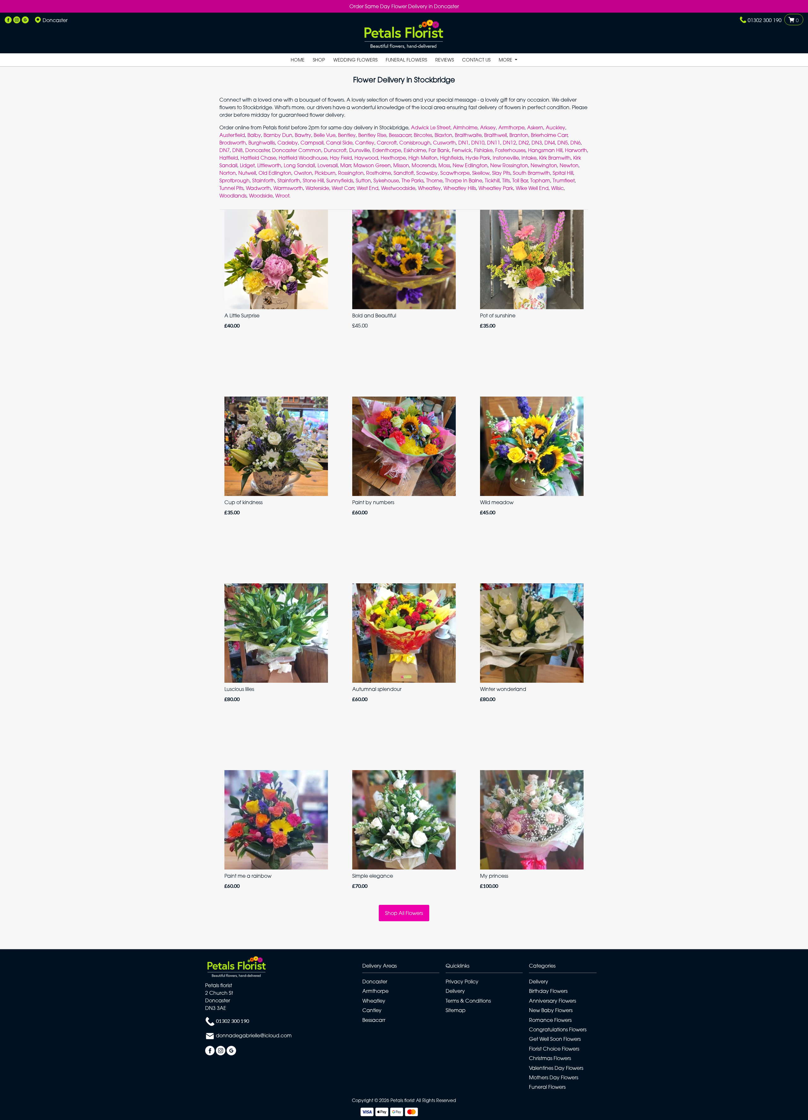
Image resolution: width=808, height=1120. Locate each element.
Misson (401, 165)
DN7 (224, 150)
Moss (444, 165)
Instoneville (506, 158)
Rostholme (378, 173)
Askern (535, 127)
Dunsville (359, 150)
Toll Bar (520, 180)
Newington (544, 165)
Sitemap (456, 1010)
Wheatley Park (495, 188)
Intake (529, 158)
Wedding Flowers (355, 59)
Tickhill (492, 180)
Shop (319, 59)
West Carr (343, 188)
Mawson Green (372, 165)
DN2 (524, 142)
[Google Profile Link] (25, 20)
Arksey (488, 127)
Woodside (261, 195)
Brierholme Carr (549, 135)
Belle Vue (325, 135)
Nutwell (247, 173)
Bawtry (303, 135)
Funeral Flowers (406, 59)
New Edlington (470, 165)
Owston (303, 173)
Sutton (363, 180)
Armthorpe (511, 127)
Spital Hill (563, 173)
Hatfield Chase (258, 158)
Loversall (328, 165)
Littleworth (269, 165)
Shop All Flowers (404, 913)
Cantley (364, 142)
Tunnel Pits (231, 188)
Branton (518, 135)
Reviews (444, 59)
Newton (569, 165)
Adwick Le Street (430, 127)
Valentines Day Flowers (556, 1068)
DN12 (509, 142)
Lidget (247, 165)
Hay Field (341, 158)
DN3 (537, 142)
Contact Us (476, 59)
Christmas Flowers (550, 1058)
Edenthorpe (386, 150)
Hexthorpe (393, 158)
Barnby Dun (278, 135)
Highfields (451, 158)
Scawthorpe (455, 173)
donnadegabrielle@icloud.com (254, 1036)
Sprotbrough (234, 180)
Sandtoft (404, 173)
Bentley (347, 135)
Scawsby (427, 173)
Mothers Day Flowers (553, 1077)
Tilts (506, 180)
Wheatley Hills (459, 188)
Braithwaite (468, 135)
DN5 (562, 142)
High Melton (422, 158)
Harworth (576, 150)
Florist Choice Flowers (554, 1049)
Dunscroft (335, 150)
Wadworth (258, 188)
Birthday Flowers (548, 991)
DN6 (575, 142)
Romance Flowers (550, 1020)
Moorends (424, 165)
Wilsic (557, 188)
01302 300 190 (764, 20)
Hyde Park (478, 158)
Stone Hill (313, 180)
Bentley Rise (372, 135)
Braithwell (495, 135)
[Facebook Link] (8, 20)
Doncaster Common (296, 150)
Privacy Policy (462, 981)
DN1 (463, 142)
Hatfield (228, 158)
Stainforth (263, 180)
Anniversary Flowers (552, 1001)
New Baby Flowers (551, 1010)
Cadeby (287, 142)
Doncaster (257, 150)
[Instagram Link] (16, 20)
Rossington (351, 173)
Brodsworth (232, 142)
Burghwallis (261, 142)
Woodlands (233, 195)
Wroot (282, 195)
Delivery (455, 991)
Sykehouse (386, 180)
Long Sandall (299, 165)
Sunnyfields (339, 180)
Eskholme (415, 150)
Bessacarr (400, 135)
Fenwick (462, 150)
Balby (254, 135)
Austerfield (232, 135)
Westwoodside (398, 188)
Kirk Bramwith (555, 158)
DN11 (493, 142)
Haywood (366, 158)
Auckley (555, 127)
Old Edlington (274, 173)
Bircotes (423, 135)
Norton (227, 173)
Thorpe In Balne (463, 180)
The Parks (412, 180)
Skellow (481, 173)
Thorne (434, 180)
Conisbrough (415, 142)
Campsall (312, 142)
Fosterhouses (510, 150)
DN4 (549, 142)
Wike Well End (532, 188)
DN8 (237, 150)
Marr (345, 165)
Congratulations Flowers (557, 1029)
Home (298, 59)
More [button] (506, 59)
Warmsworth (288, 188)
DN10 (477, 142)
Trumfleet (564, 180)
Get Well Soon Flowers (555, 1039)
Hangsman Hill (545, 150)
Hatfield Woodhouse (303, 158)
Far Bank (439, 150)
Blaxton (443, 135)
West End (367, 188)
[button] (404, 967)
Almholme (465, 127)
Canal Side (339, 142)
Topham (540, 180)
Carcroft (387, 142)
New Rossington (509, 165)
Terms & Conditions (468, 1001)
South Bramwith (531, 173)
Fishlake (483, 150)
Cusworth (444, 142)
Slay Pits (501, 173)
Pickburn (325, 173)
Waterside (317, 188)
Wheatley (429, 188)
